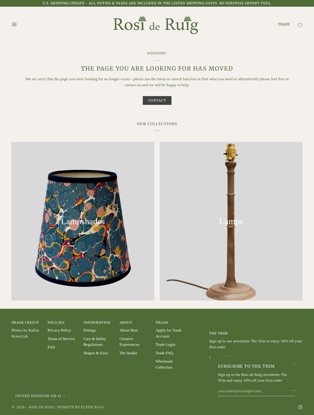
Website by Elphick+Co (80, 407)
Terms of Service (61, 339)
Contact (157, 100)
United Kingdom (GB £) (38, 396)
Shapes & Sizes (95, 353)
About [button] (126, 323)
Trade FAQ (164, 353)
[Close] (296, 362)
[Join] (291, 390)
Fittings (89, 330)
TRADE (284, 24)
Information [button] (97, 323)
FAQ (51, 347)
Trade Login (165, 344)
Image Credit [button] (25, 323)
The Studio (128, 353)
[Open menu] (16, 24)
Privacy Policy (59, 330)
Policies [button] (56, 323)
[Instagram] (300, 407)
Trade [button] (162, 323)
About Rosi (129, 330)
